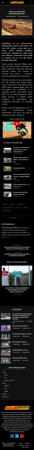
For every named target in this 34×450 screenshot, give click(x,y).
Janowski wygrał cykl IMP (19, 326)
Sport (4, 383)
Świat (5, 375)
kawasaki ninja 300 (8, 207)
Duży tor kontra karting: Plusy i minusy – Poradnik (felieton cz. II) (21, 176)
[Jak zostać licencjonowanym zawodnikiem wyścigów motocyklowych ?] (7, 150)
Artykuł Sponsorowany (18, 321)
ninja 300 (18, 207)
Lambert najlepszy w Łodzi (20, 350)
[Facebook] (12, 436)
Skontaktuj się (8, 237)
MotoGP (6, 386)
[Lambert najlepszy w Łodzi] (5, 352)
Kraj (5, 377)
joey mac (5, 204)
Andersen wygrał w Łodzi (19, 358)
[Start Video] (17, 130)
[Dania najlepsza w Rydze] (5, 344)
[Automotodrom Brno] (7, 168)
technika (25, 207)
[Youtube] (22, 436)
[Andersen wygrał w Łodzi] (5, 360)
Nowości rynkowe (9, 380)
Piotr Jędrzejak (10, 16)
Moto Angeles (25, 447)
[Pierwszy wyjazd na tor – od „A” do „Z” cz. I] (7, 186)
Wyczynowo (6, 397)
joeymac (12, 204)
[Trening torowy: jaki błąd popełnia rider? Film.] (7, 194)
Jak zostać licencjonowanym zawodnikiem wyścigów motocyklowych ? (21, 149)
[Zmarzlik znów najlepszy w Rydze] (5, 336)
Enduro (5, 394)
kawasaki (20, 204)
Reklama (27, 443)
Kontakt (21, 443)
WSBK (6, 391)
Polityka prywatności (24, 445)
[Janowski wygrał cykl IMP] (5, 328)
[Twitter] (17, 436)
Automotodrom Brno (19, 168)
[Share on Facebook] (22, 217)
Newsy (4, 372)
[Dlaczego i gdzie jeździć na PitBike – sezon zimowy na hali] (7, 160)
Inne (5, 388)
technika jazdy (7, 210)
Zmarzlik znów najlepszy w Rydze (21, 334)
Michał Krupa (16, 328)
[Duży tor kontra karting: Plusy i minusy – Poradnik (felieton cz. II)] (7, 177)
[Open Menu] (2, 2)
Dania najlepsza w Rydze (19, 342)
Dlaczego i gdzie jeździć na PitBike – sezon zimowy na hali (21, 159)
